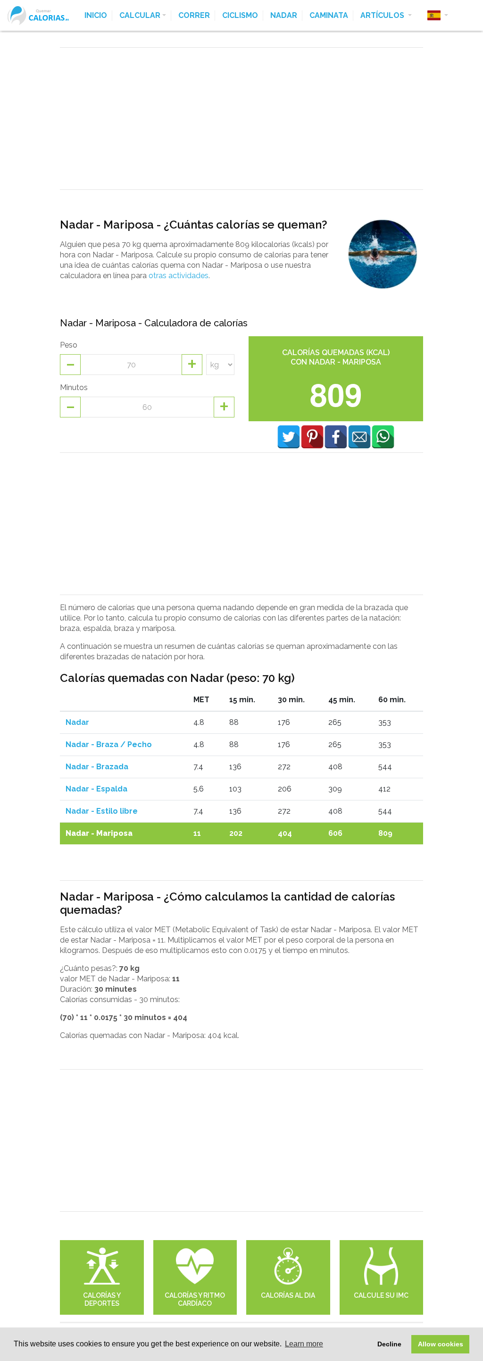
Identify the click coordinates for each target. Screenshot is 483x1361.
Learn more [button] (304, 1344)
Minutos (74, 387)
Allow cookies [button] (440, 1344)
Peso (68, 344)
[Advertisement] (241, 118)
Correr (194, 15)
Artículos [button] (383, 15)
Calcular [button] (139, 15)
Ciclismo (240, 15)
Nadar (283, 15)
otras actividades (178, 275)
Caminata (328, 15)
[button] (437, 15)
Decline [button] (389, 1344)
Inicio (95, 15)
